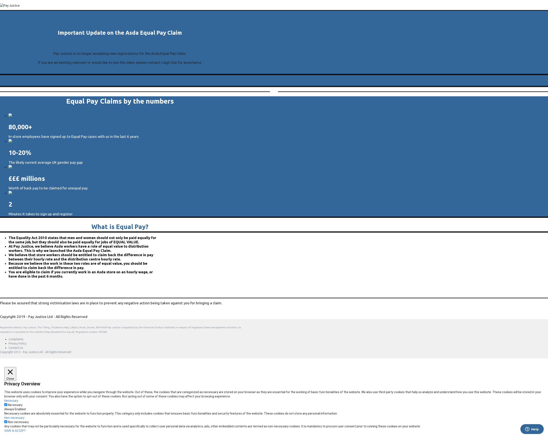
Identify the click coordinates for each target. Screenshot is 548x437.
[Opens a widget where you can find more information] (532, 429)
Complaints (16, 339)
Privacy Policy (18, 343)
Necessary (15, 405)
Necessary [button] (11, 400)
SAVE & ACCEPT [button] (15, 430)
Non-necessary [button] (14, 417)
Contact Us (16, 347)
